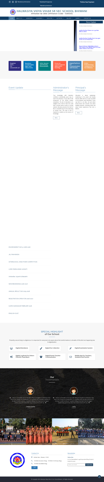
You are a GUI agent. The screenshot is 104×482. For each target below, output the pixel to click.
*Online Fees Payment (87, 2)
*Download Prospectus (45, 2)
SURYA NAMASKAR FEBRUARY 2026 (20, 292)
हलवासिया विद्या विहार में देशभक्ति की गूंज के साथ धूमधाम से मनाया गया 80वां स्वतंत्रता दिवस (89, 35)
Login (34, 467)
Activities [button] (59, 18)
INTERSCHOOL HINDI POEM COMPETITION (23, 248)
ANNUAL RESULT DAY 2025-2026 (19, 277)
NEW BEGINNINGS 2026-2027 (18, 270)
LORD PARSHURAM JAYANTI (18, 255)
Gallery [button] (69, 18)
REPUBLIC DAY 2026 (15, 307)
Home (11, 18)
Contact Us (87, 18)
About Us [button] (19, 18)
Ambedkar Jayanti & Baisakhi (18, 263)
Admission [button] (29, 18)
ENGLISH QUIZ (14, 299)
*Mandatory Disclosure (46, 5)
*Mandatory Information (23, 2)
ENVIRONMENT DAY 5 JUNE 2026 (19, 233)
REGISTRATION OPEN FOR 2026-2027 (21, 285)
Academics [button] (39, 18)
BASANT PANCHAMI (15, 314)
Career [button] (78, 18)
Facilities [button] (50, 18)
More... (56, 117)
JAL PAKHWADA (14, 240)
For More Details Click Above (85, 30)
